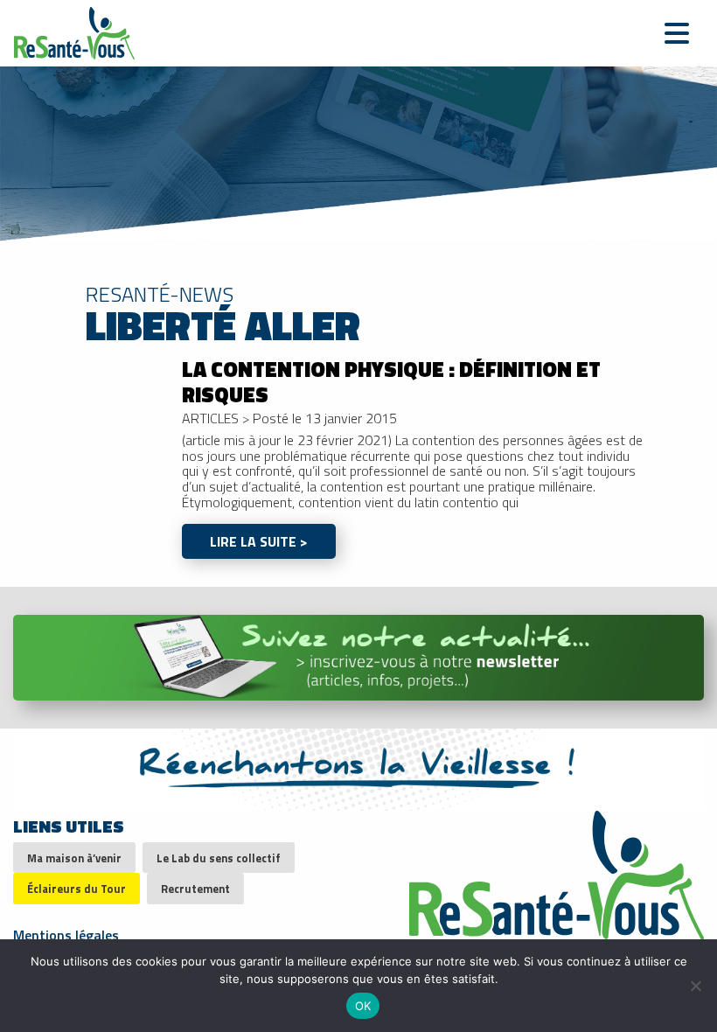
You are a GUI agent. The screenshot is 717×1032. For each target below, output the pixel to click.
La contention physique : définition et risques (391, 381)
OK (363, 1006)
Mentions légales (66, 933)
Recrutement (195, 888)
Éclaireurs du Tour (76, 888)
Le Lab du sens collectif (219, 858)
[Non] (695, 985)
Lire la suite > (259, 541)
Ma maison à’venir (74, 858)
